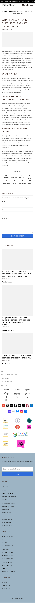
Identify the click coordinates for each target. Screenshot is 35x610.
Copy (30, 183)
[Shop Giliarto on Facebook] (25, 413)
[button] (32, 5)
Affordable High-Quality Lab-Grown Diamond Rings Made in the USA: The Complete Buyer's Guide (16, 274)
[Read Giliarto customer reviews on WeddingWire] (29, 423)
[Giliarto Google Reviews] (15, 407)
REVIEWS (4, 542)
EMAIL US (4, 582)
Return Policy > (6, 381)
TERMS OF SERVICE (7, 519)
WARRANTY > (5, 385)
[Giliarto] (8, 5)
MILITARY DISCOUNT (7, 552)
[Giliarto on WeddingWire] (7, 407)
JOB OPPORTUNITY (7, 525)
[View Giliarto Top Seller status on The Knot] (29, 430)
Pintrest (22, 177)
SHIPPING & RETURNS (8, 493)
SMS (14, 183)
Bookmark (22, 183)
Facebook (14, 177)
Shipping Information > (9, 374)
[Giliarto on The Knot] (3, 407)
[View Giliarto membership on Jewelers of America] (17, 423)
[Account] (28, 5)
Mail (29, 178)
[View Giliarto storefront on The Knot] (17, 430)
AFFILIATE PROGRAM (7, 536)
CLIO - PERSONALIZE (7, 546)
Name (4, 201)
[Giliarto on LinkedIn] (28, 397)
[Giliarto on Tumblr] (17, 397)
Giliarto (14, 598)
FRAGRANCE (5, 509)
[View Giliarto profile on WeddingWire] (5, 423)
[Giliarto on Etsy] (11, 407)
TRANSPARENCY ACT (7, 516)
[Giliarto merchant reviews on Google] (21, 438)
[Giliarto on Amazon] (23, 407)
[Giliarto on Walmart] (31, 407)
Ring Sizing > (5, 378)
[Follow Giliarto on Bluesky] (17, 413)
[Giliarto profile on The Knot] (5, 446)
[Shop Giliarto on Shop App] (9, 413)
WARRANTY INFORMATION (9, 496)
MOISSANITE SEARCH (8, 559)
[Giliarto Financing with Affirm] (13, 413)
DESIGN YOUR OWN (7, 549)
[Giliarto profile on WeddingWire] (5, 437)
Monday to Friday (6, 588)
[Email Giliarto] (7, 400)
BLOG (3, 539)
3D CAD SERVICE (6, 522)
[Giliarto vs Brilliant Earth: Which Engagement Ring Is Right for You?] (17, 343)
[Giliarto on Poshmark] (27, 407)
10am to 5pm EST (6, 592)
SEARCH (4, 490)
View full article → (8, 282)
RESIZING (4, 499)
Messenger (6, 183)
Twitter (6, 177)
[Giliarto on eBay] (19, 407)
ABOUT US (5, 486)
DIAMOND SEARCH (7, 562)
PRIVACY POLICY (6, 512)
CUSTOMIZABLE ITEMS (8, 506)
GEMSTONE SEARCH (7, 565)
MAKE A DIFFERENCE (7, 555)
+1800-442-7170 (6, 585)
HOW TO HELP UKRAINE (8, 572)
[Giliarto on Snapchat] (7, 397)
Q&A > (3, 371)
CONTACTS (5, 568)
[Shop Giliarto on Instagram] (21, 413)
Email (4, 210)
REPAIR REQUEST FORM (8, 503)
